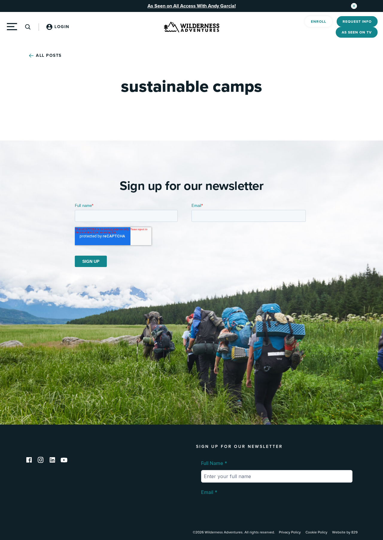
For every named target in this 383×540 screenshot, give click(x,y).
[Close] (354, 6)
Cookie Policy (316, 532)
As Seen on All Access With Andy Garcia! (192, 6)
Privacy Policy (290, 532)
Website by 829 (345, 532)
